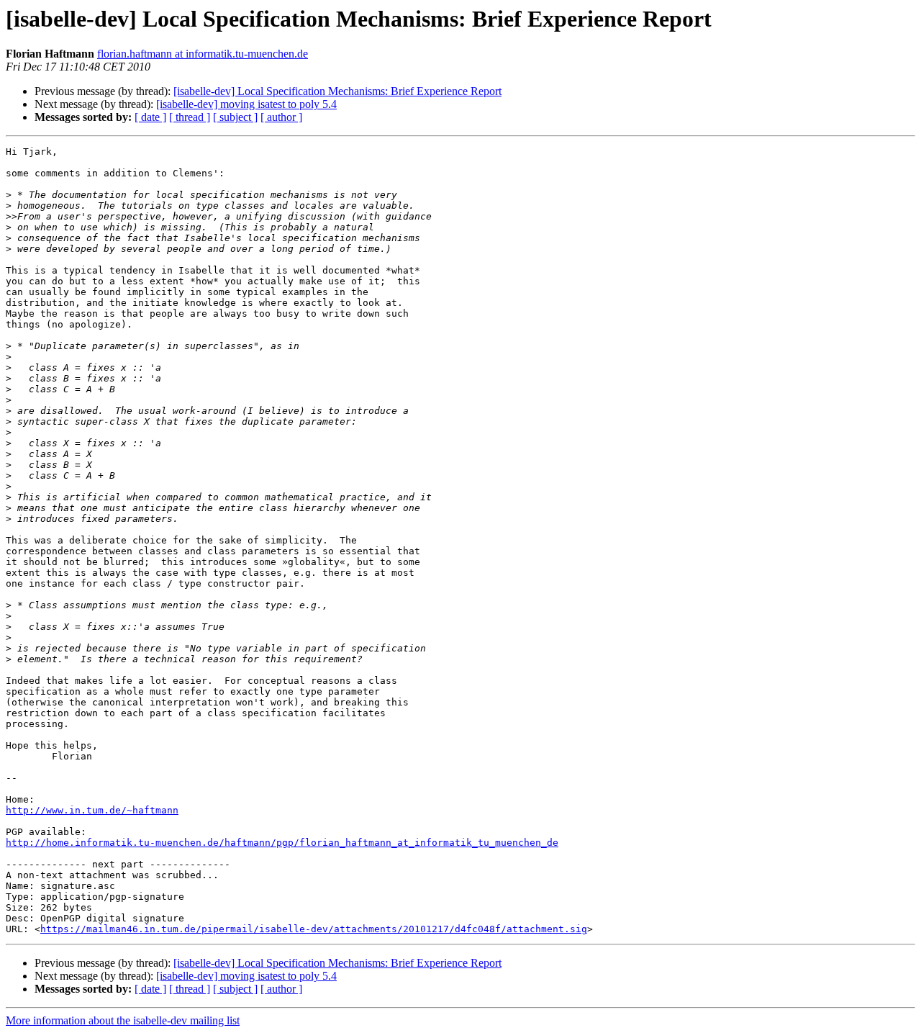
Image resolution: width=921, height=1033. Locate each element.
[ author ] (281, 117)
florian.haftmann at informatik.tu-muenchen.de (202, 54)
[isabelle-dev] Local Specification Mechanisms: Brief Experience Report (337, 91)
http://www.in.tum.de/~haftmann (92, 810)
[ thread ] (189, 117)
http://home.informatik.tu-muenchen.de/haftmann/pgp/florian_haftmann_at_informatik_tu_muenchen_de (282, 842)
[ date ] (150, 117)
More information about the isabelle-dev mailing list (123, 1020)
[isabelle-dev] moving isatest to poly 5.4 (246, 104)
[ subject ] (235, 117)
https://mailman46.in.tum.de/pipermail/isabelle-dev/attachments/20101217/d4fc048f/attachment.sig (313, 929)
